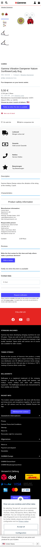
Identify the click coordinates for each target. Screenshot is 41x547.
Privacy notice (23, 521)
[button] (35, 2)
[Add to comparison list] (26, 15)
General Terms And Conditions (11, 424)
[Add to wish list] (32, 15)
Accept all (21, 527)
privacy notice (9, 300)
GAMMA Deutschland (8, 461)
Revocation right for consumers (11, 434)
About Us (4, 431)
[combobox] (18, 543)
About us (4, 444)
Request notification (20, 295)
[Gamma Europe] (20, 3)
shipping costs (19, 95)
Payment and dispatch (8, 448)
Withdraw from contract (20, 411)
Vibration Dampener (27, 75)
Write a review (8, 260)
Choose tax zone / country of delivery (13, 102)
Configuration (21, 533)
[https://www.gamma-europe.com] (13, 319)
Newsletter (4, 451)
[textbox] (18, 544)
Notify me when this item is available (15, 107)
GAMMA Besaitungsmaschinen (11, 465)
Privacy (3, 421)
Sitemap (4, 427)
